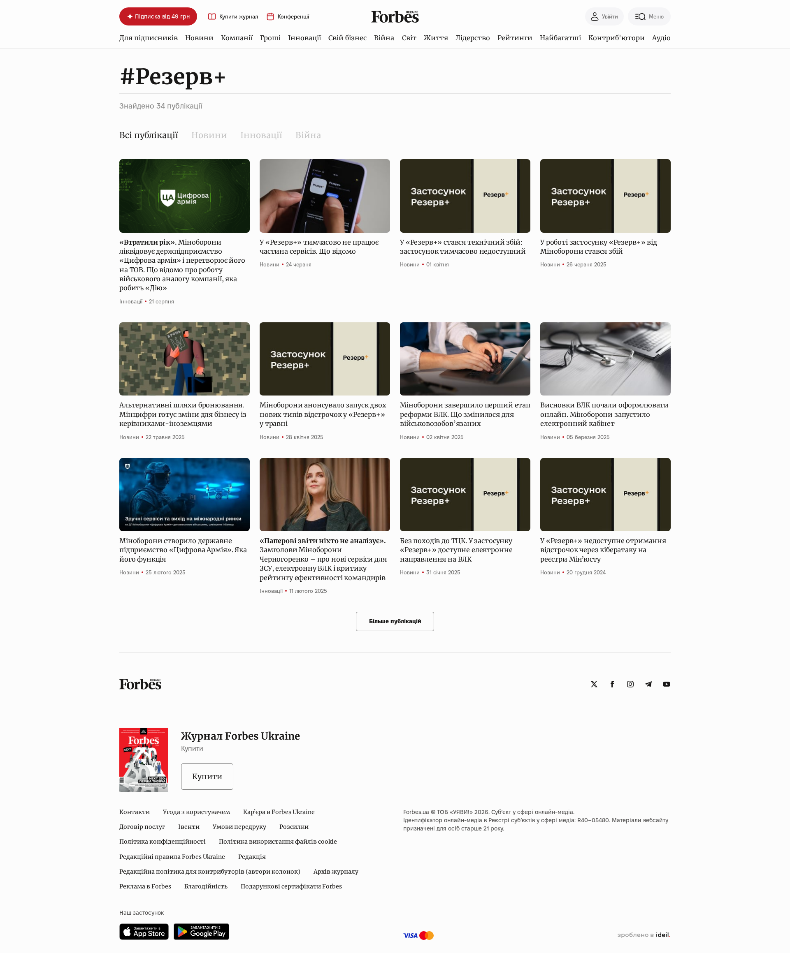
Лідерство (472, 38)
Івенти (189, 826)
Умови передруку (239, 826)
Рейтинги (514, 38)
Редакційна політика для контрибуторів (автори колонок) (209, 871)
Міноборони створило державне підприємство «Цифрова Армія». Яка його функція (183, 550)
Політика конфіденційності (162, 841)
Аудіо (661, 38)
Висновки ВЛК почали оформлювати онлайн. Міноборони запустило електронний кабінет (604, 414)
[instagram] (630, 684)
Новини (199, 38)
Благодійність (206, 886)
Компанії (237, 38)
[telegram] (648, 684)
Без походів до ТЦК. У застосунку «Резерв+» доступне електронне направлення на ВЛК (456, 550)
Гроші (270, 38)
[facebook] (612, 684)
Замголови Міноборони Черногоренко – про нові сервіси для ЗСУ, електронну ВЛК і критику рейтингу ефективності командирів (323, 559)
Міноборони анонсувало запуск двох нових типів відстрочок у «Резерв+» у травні (323, 414)
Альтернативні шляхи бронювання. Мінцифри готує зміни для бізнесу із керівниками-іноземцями (182, 414)
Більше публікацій (395, 621)
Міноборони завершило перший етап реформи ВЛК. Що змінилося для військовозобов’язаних (465, 414)
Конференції (293, 16)
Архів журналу (336, 871)
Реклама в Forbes (145, 886)
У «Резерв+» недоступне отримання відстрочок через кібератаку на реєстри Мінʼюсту (603, 550)
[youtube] (667, 684)
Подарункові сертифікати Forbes (291, 886)
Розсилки (294, 826)
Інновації (304, 38)
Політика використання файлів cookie (278, 841)
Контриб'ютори (616, 38)
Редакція (252, 856)
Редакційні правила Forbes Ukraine (172, 856)
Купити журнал (238, 16)
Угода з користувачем (196, 812)
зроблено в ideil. (644, 935)
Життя (436, 38)
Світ (409, 38)
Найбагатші (560, 38)
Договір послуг (142, 826)
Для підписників (148, 38)
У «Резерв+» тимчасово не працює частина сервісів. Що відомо (319, 246)
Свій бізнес (347, 38)
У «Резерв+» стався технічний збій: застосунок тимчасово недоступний (463, 246)
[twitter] (594, 684)
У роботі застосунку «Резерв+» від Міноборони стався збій (598, 246)
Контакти (134, 812)
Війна (384, 38)
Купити (207, 776)
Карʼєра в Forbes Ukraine (279, 812)
